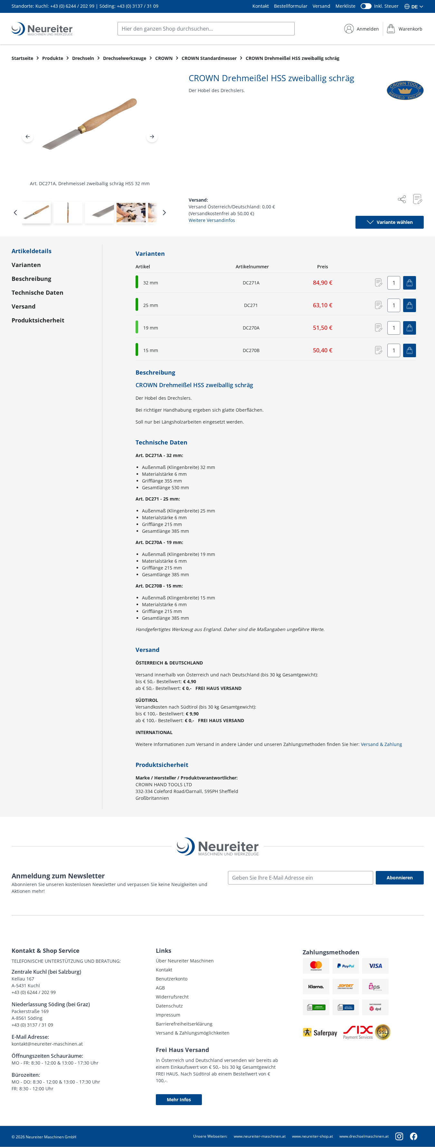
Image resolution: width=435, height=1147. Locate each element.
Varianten (26, 265)
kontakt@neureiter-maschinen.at (47, 1044)
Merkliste (345, 6)
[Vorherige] (27, 136)
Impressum (168, 1015)
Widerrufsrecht (172, 997)
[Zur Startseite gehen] (42, 28)
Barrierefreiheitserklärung (184, 1024)
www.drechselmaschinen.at (364, 1136)
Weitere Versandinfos (212, 220)
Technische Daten (37, 292)
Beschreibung (31, 278)
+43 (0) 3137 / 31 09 (137, 6)
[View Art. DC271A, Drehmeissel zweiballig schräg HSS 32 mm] (36, 213)
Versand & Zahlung (381, 744)
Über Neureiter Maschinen (185, 961)
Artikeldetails (32, 251)
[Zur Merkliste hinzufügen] (417, 199)
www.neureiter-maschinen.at (260, 1136)
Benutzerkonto (171, 979)
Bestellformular (290, 6)
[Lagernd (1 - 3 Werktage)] (137, 281)
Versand (321, 6)
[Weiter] (152, 136)
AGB (160, 988)
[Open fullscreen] (90, 130)
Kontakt (260, 6)
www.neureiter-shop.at (312, 1136)
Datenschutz (169, 1006)
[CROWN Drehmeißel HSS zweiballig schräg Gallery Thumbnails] (90, 212)
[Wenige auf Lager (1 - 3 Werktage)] (137, 326)
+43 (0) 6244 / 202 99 (72, 6)
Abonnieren (400, 878)
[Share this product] (401, 199)
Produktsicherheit (38, 320)
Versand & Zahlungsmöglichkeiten (193, 1033)
